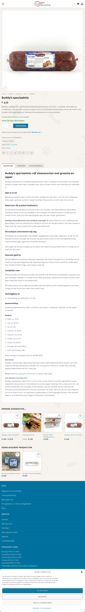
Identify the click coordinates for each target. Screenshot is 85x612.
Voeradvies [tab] (21, 166)
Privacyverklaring (46, 608)
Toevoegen (20, 126)
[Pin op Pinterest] (23, 153)
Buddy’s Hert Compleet (10, 435)
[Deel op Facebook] (8, 153)
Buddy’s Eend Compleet (73, 435)
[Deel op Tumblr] (27, 153)
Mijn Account (7, 524)
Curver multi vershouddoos (49, 436)
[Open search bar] (75, 4)
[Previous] (1, 428)
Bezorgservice (7, 499)
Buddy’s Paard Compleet (32, 473)
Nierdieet (14, 144)
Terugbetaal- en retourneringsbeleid (16, 504)
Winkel (10, 94)
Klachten (5, 528)
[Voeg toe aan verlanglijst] (17, 416)
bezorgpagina (20, 374)
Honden (18, 94)
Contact (5, 519)
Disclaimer (36, 608)
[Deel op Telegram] (31, 153)
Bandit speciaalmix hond (11, 473)
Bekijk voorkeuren (42, 603)
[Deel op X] (12, 153)
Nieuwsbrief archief (9, 532)
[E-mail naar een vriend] (19, 153)
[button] (82, 572)
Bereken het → (37, 132)
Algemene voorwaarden (12, 491)
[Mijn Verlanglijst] (78, 3)
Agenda (5, 536)
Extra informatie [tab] (35, 166)
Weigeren (42, 597)
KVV (25, 94)
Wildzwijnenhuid (28, 435)
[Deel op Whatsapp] (4, 153)
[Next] (83, 428)
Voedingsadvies (8, 541)
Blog (3, 508)
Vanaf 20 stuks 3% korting (12, 121)
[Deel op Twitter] (15, 153)
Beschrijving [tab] (8, 166)
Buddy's (32, 94)
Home (4, 94)
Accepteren (42, 591)
